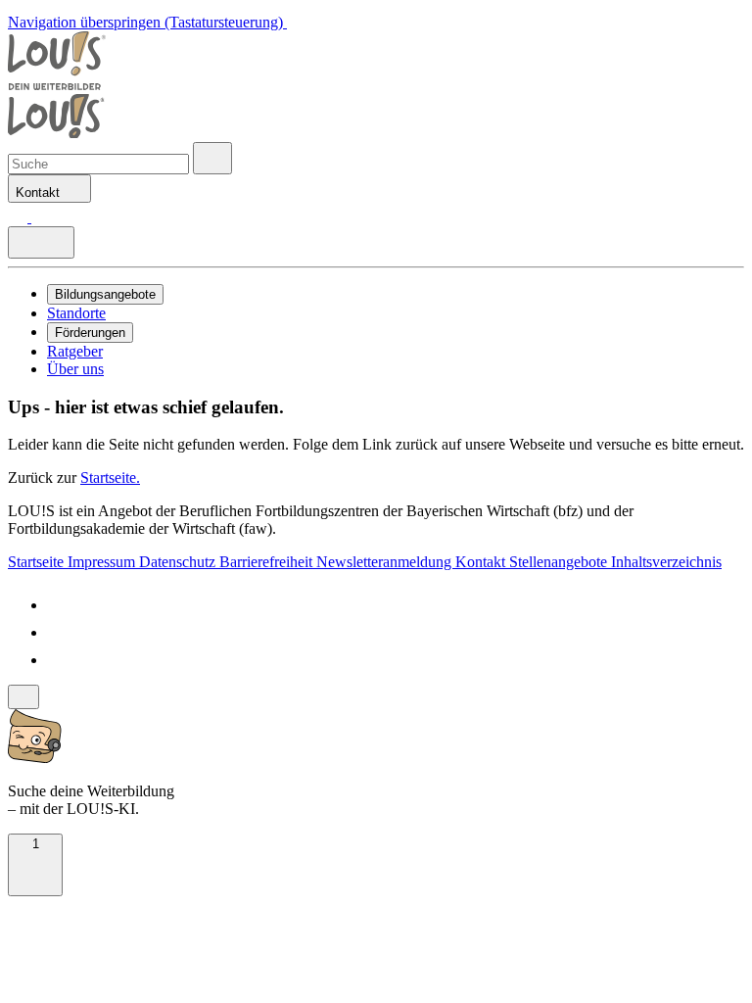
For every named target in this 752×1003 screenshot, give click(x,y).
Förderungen (90, 332)
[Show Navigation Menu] (41, 242)
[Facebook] (58, 605)
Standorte (76, 313)
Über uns (75, 368)
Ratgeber (75, 351)
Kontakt (482, 561)
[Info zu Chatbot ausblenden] (23, 697)
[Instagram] (58, 659)
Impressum (103, 561)
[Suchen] (41, 217)
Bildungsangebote (105, 294)
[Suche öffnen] (212, 158)
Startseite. (110, 477)
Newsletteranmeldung (385, 561)
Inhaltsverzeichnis (666, 561)
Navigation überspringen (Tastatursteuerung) (147, 22)
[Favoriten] (19, 217)
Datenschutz (179, 561)
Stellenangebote (560, 561)
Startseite (38, 561)
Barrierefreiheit (267, 561)
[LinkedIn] (58, 632)
